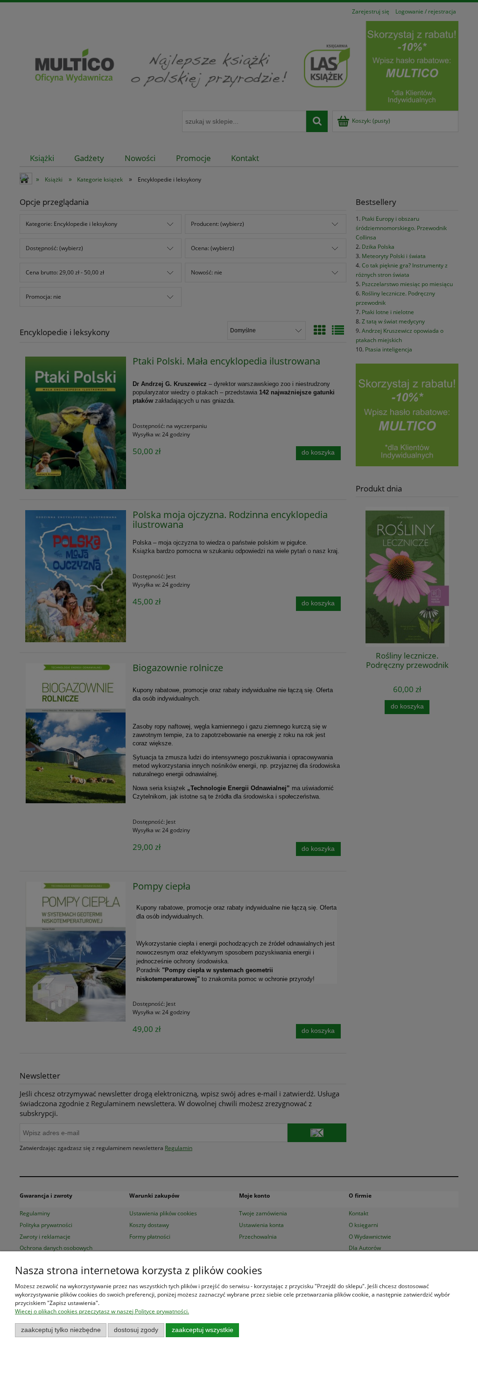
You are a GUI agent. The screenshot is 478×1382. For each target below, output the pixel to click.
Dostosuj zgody (136, 1329)
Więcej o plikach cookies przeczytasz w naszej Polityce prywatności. (102, 1311)
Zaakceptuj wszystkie (202, 1329)
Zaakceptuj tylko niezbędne (61, 1329)
